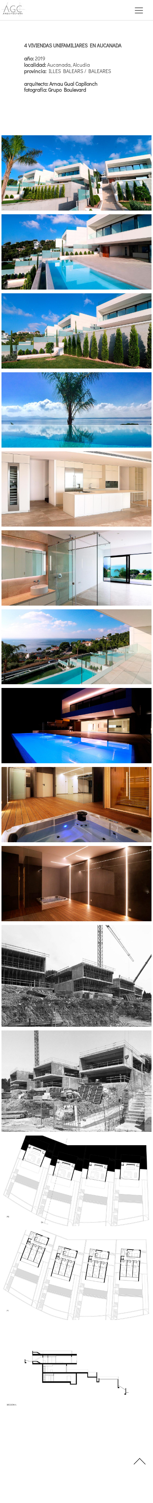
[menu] (138, 10)
